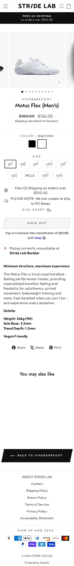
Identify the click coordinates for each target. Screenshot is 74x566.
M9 (35, 164)
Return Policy (36, 498)
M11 (63, 164)
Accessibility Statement (37, 518)
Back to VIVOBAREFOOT (39, 455)
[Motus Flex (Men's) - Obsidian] (16, 424)
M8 (23, 164)
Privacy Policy (37, 511)
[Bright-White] (42, 144)
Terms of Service (37, 504)
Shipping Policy (37, 491)
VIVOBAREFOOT (37, 99)
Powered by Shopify (37, 562)
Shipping (21, 121)
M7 (10, 164)
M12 (14, 175)
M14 (59, 175)
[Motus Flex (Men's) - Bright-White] (21, 424)
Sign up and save (36, 530)
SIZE (37, 156)
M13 (45, 175)
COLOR (37, 135)
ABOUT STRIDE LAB (37, 477)
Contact (37, 484)
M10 (49, 164)
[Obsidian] (32, 144)
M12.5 (30, 175)
